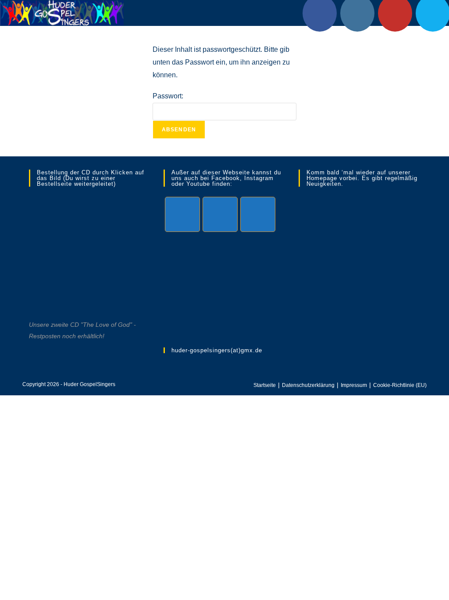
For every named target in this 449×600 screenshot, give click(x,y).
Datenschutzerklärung (308, 385)
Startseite (264, 385)
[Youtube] (257, 214)
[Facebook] (182, 214)
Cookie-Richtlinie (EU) (400, 385)
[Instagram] (220, 214)
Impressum (354, 385)
